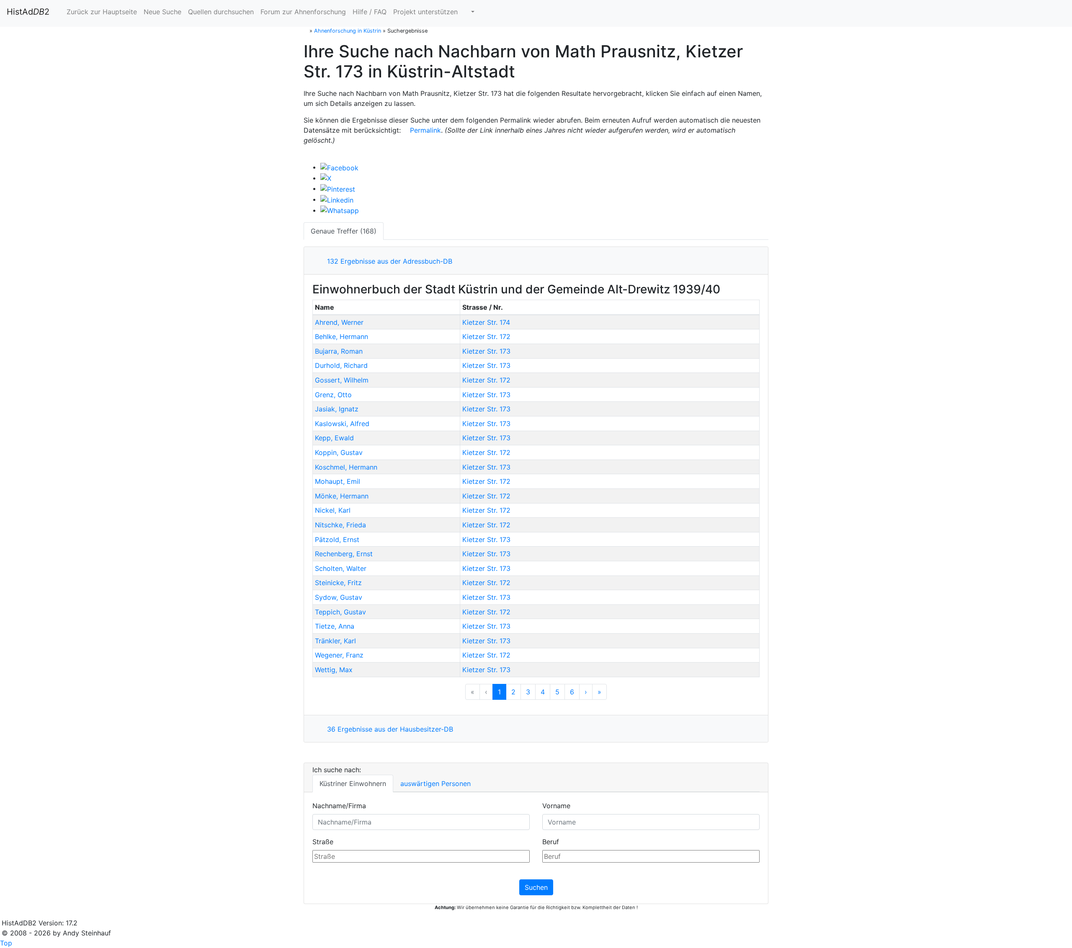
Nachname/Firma (339, 806)
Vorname (556, 806)
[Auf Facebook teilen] (339, 167)
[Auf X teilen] (325, 178)
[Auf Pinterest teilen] (337, 188)
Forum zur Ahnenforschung (303, 12)
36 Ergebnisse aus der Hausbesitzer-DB (388, 729)
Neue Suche (162, 12)
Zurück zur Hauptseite (100, 12)
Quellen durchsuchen (221, 12)
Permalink (424, 130)
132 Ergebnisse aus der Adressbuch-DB (387, 261)
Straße (322, 842)
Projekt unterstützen (425, 12)
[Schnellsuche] (469, 11)
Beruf (550, 842)
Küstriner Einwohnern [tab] (353, 783)
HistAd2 (28, 12)
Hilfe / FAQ (370, 12)
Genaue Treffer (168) (343, 231)
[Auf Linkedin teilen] (336, 199)
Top (6, 943)
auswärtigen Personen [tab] (435, 783)
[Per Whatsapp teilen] (339, 210)
